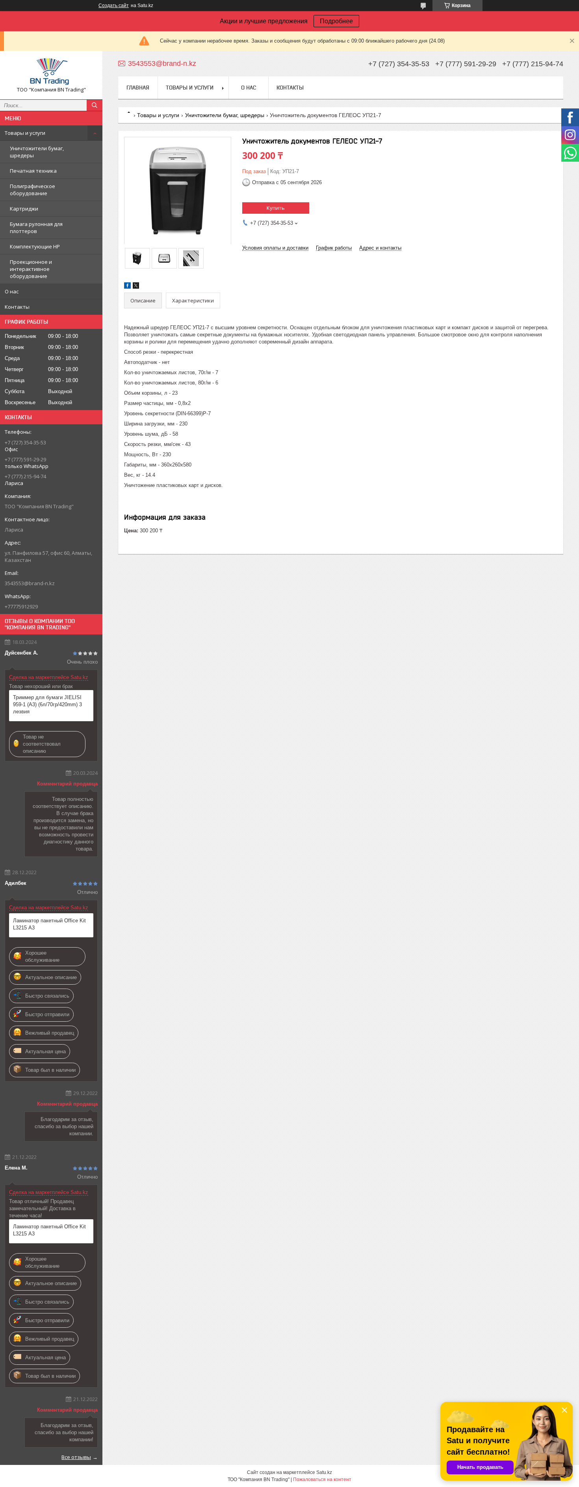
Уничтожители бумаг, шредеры (37, 152)
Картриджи (24, 208)
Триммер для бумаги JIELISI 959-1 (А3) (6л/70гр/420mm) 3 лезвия (47, 704)
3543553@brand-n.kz (30, 583)
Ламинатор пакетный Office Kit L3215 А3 (49, 924)
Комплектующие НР (35, 246)
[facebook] (127, 287)
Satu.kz (324, 1472)
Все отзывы (76, 1457)
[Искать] (94, 105)
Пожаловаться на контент (322, 1479)
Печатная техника (33, 170)
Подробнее (336, 21)
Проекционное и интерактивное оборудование (31, 269)
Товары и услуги (25, 132)
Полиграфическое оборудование (32, 190)
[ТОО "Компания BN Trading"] (51, 71)
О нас (12, 291)
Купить (276, 207)
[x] (136, 287)
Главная (137, 87)
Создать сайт (113, 5)
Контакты (17, 306)
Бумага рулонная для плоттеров (36, 227)
